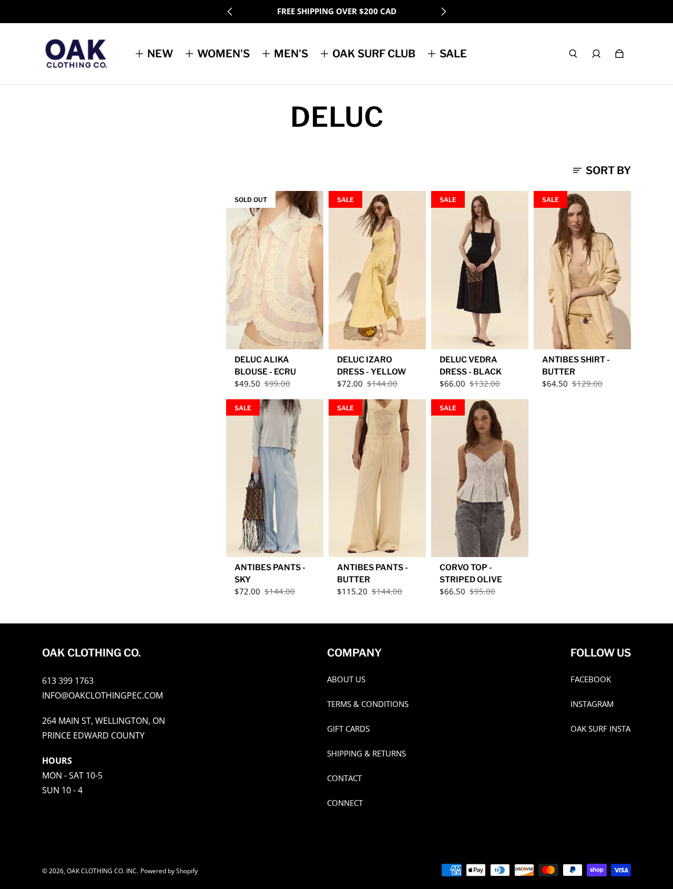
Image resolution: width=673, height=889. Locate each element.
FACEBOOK (590, 679)
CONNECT (345, 803)
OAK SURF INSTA (600, 728)
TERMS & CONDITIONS (368, 704)
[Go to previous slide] (230, 11)
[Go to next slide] (443, 11)
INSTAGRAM (592, 704)
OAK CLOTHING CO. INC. (102, 870)
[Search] (573, 53)
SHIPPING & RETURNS (366, 753)
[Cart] (619, 53)
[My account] (596, 53)
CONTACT (344, 778)
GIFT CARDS (348, 728)
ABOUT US (346, 679)
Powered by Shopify (169, 870)
